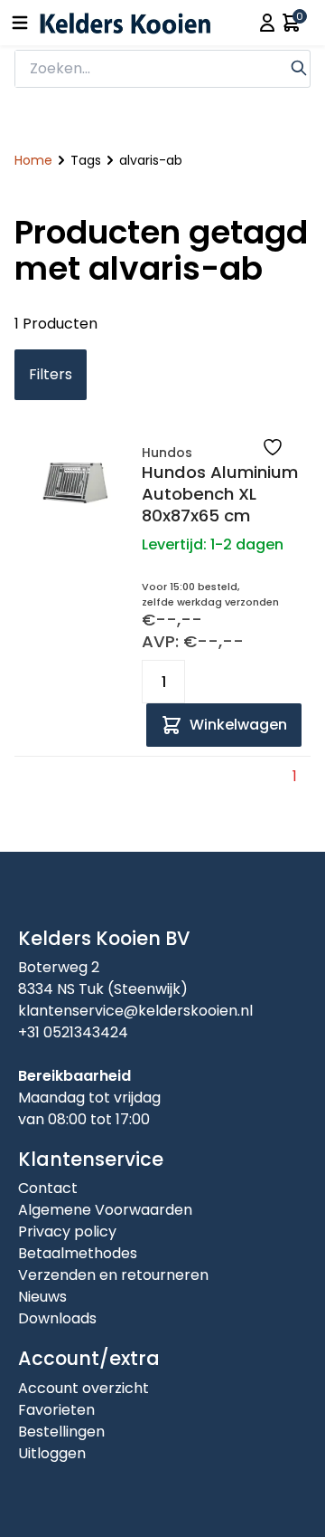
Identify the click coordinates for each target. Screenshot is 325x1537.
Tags (85, 160)
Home (33, 160)
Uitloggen (52, 1453)
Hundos (167, 453)
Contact (48, 1188)
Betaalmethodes (77, 1253)
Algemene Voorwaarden (105, 1209)
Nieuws (42, 1296)
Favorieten (56, 1409)
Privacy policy (67, 1231)
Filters (50, 374)
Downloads (57, 1318)
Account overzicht (83, 1388)
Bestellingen (61, 1431)
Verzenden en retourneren (113, 1275)
